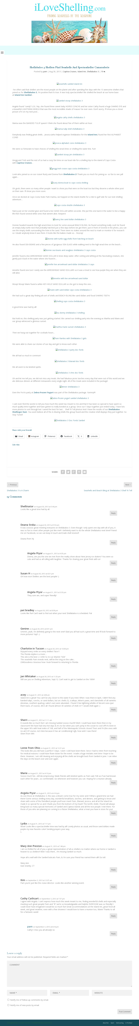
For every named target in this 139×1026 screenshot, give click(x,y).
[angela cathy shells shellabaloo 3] (69, 117)
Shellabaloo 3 (93, 71)
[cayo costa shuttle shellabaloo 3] (69, 205)
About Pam (106, 1023)
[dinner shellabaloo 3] (69, 386)
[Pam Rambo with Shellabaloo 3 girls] (69, 338)
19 (102, 71)
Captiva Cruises (69, 71)
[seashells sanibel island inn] (69, 84)
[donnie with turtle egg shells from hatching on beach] (69, 238)
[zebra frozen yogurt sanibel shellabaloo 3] (69, 398)
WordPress (47, 1023)
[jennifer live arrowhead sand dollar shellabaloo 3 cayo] (69, 264)
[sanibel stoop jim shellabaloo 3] (69, 154)
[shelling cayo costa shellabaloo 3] (69, 301)
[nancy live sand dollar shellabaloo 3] (69, 219)
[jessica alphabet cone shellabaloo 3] (69, 143)
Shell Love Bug (119, 1023)
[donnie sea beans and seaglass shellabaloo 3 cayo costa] (70, 250)
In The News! (128, 1023)
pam (45, 71)
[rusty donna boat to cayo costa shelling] (69, 182)
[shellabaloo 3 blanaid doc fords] (69, 361)
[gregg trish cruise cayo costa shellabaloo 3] (69, 168)
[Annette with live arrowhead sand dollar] (69, 278)
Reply (113, 513)
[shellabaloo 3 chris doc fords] (69, 372)
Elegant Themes (24, 1023)
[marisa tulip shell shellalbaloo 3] (69, 129)
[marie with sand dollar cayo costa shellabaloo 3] (69, 290)
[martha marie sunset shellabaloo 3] (69, 327)
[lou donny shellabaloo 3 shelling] (69, 312)
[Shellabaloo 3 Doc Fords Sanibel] (69, 420)
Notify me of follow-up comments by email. (29, 1000)
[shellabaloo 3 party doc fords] (69, 349)
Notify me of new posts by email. (24, 1005)
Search (112, 1023)
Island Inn (82, 71)
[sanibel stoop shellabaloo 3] (69, 100)
